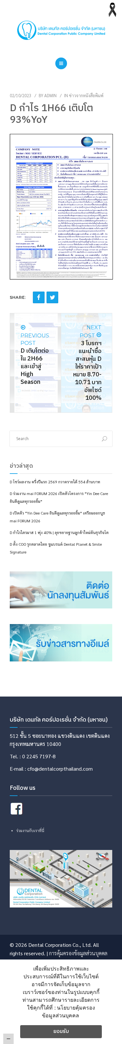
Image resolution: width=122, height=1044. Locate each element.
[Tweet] (52, 297)
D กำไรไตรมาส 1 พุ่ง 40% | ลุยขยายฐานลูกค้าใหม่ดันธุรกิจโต (59, 532)
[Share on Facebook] (39, 297)
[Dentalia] (61, 31)
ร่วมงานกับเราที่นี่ (30, 830)
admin (50, 95)
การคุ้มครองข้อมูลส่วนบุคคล (78, 953)
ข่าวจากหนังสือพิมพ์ (86, 95)
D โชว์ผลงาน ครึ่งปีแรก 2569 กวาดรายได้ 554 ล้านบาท (55, 481)
